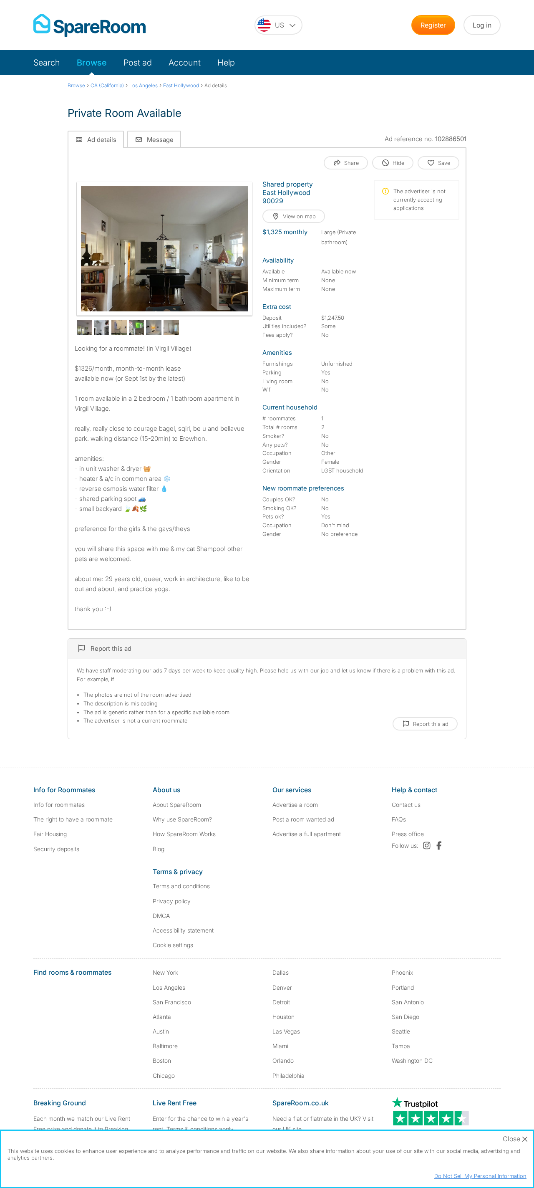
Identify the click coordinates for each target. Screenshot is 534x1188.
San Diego (405, 1016)
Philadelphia (288, 1075)
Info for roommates (59, 804)
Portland (403, 987)
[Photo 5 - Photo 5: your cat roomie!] (136, 327)
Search (46, 63)
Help (226, 63)
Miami (280, 1045)
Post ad (137, 63)
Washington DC (412, 1060)
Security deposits (56, 848)
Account (185, 63)
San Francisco (172, 1002)
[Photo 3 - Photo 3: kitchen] (102, 327)
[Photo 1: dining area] (164, 248)
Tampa (401, 1045)
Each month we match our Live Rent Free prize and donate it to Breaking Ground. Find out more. (81, 1129)
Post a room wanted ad (303, 819)
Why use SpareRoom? (182, 819)
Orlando (283, 1060)
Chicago (164, 1075)
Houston (283, 1016)
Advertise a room (295, 804)
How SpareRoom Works (184, 833)
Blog (158, 848)
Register (433, 25)
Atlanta (162, 1016)
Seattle (401, 1031)
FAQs (399, 819)
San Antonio (408, 1002)
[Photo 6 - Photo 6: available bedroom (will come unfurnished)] (154, 327)
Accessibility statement (183, 930)
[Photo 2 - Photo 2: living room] (84, 327)
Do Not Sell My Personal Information (480, 1176)
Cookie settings (173, 944)
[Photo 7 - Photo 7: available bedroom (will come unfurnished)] (171, 327)
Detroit (281, 1002)
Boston (162, 1060)
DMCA (161, 915)
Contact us (406, 804)
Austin (161, 1031)
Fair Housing (50, 833)
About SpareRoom (177, 804)
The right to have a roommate (73, 819)
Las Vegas (286, 1031)
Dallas (280, 972)
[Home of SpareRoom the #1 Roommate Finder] (89, 25)
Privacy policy (172, 901)
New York (165, 972)
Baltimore (165, 1045)
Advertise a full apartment (306, 833)
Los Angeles (169, 987)
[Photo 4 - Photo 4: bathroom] (119, 327)
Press (408, 833)
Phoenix (402, 972)
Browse (92, 63)
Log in (482, 25)
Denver (282, 987)
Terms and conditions (181, 886)
